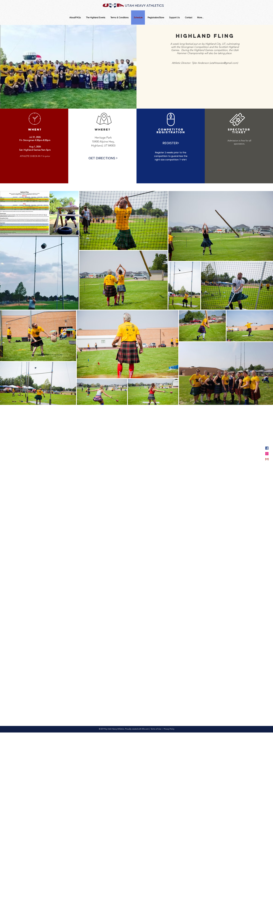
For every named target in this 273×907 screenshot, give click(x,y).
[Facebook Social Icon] (266, 448)
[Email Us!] (266, 459)
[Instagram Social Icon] (266, 453)
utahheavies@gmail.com (223, 62)
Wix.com (145, 729)
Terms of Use (156, 729)
